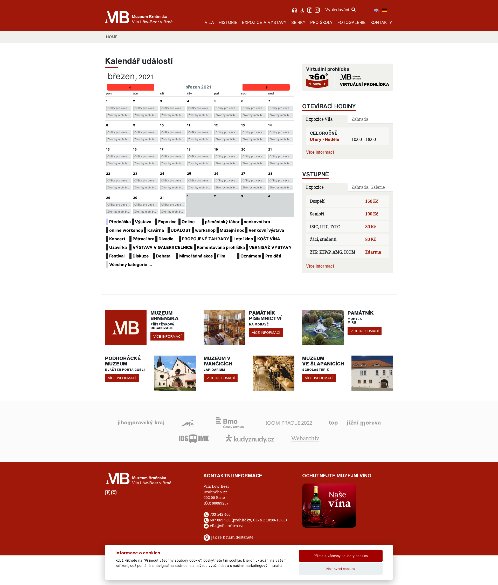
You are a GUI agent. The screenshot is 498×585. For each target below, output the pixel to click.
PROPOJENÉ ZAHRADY (205, 238)
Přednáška (120, 221)
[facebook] (310, 9)
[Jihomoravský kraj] (141, 422)
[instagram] (318, 9)
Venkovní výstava (266, 230)
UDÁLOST (181, 230)
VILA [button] (209, 22)
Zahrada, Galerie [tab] (368, 187)
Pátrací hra (143, 238)
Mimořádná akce (196, 256)
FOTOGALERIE (351, 22)
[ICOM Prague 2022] (289, 422)
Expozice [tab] (315, 187)
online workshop (126, 230)
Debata (163, 256)
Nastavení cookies (340, 569)
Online (188, 221)
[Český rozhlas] (230, 422)
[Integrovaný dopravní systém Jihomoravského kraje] (194, 438)
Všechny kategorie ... (130, 264)
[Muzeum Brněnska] (126, 327)
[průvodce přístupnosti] (303, 9)
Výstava (143, 221)
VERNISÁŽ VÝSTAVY (270, 247)
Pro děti (273, 256)
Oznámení (250, 256)
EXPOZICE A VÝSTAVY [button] (264, 22)
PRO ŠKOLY (321, 22)
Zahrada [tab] (359, 119)
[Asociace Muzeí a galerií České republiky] (187, 422)
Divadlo (166, 238)
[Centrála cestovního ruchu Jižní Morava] (354, 422)
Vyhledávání (337, 9)
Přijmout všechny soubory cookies (341, 556)
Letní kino (243, 238)
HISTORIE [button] (228, 22)
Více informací (320, 152)
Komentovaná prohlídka (221, 247)
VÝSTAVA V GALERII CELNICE (163, 247)
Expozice (167, 221)
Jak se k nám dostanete (232, 537)
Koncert (117, 238)
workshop (205, 230)
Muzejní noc (232, 230)
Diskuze (141, 256)
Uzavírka (118, 247)
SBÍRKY (298, 22)
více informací (167, 336)
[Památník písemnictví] (224, 327)
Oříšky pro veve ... (118, 108)
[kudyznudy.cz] (250, 438)
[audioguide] (295, 9)
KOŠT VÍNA (268, 238)
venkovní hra (257, 221)
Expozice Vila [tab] (319, 119)
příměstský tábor (222, 221)
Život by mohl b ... (118, 115)
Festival (117, 256)
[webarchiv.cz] (305, 438)
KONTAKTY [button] (381, 22)
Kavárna (155, 230)
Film (221, 256)
